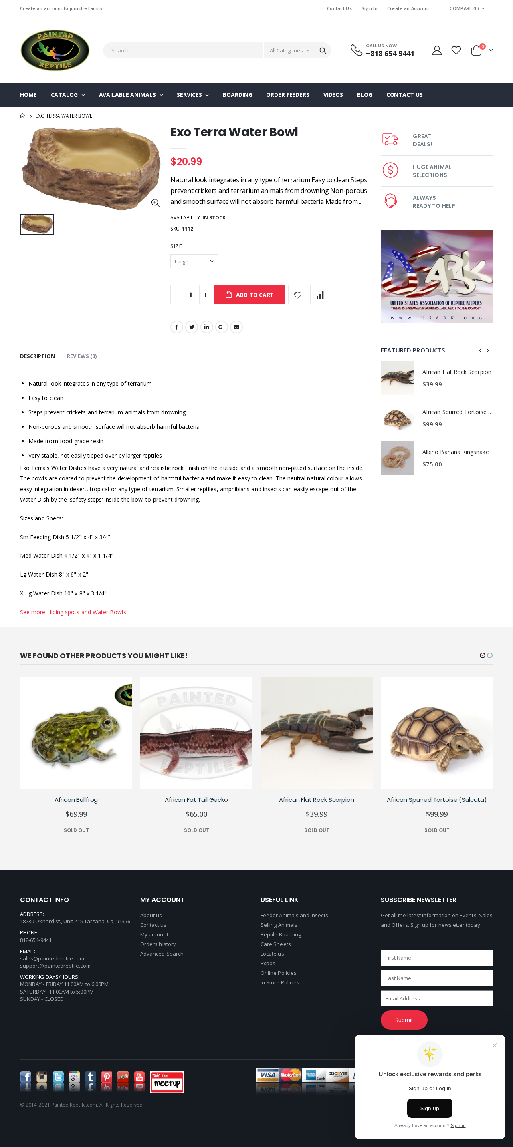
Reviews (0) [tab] (82, 356)
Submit (404, 1020)
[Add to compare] (319, 294)
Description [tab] (37, 356)
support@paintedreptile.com (55, 965)
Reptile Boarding (281, 934)
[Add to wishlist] (297, 294)
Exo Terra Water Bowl (234, 132)
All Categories (286, 50)
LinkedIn (206, 327)
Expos (268, 963)
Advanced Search (162, 953)
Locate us (272, 953)
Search (323, 50)
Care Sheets (276, 944)
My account (154, 934)
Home (23, 116)
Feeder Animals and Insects (294, 915)
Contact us (153, 924)
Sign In (370, 8)
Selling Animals (279, 924)
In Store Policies (280, 982)
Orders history (158, 944)
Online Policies (279, 972)
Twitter (191, 327)
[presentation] (480, 350)
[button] (482, 655)
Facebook (176, 327)
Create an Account (408, 8)
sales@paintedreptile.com (52, 958)
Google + (221, 327)
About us (151, 915)
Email (236, 327)
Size (176, 246)
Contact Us (339, 8)
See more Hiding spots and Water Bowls (73, 612)
